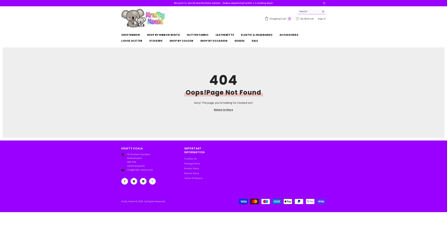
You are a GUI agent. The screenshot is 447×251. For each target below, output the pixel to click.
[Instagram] (134, 181)
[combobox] (309, 11)
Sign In (322, 18)
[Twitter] (152, 181)
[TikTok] (143, 181)
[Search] (312, 11)
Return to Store (223, 109)
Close (324, 3)
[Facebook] (124, 181)
